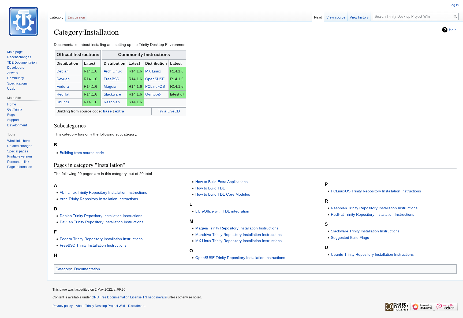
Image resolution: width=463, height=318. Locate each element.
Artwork (12, 73)
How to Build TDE (210, 188)
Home (11, 104)
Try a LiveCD (169, 111)
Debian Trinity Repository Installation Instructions (101, 216)
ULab (11, 88)
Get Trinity (14, 109)
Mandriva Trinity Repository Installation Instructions (238, 234)
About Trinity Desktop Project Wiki (100, 306)
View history (359, 17)
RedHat (63, 94)
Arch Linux (113, 71)
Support (13, 120)
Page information (19, 167)
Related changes (19, 146)
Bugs (11, 115)
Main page (15, 52)
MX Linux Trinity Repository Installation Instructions (238, 241)
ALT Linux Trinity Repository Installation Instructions (103, 192)
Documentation (87, 269)
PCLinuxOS (155, 86)
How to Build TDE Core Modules (222, 194)
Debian (63, 71)
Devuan (63, 79)
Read (318, 17)
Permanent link (18, 162)
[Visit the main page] (23, 21)
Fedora (63, 86)
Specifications (17, 83)
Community (15, 78)
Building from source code (82, 153)
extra (119, 111)
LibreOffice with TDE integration (222, 211)
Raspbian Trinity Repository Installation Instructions (374, 208)
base (107, 111)
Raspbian (112, 102)
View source (335, 17)
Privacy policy (63, 306)
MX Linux (153, 71)
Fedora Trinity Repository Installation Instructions (101, 239)
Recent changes (19, 57)
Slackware (112, 94)
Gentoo (151, 94)
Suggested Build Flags (350, 237)
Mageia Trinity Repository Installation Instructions (236, 228)
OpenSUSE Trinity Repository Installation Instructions (240, 257)
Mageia (110, 86)
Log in (454, 5)
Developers (15, 68)
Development (17, 125)
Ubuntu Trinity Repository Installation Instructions (372, 254)
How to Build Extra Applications (221, 182)
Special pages (17, 151)
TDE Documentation (22, 62)
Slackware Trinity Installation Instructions (365, 231)
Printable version (19, 156)
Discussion (76, 17)
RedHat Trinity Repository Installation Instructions (372, 214)
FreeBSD (111, 79)
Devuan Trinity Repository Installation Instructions (101, 222)
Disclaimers (136, 306)
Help (453, 30)
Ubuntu (63, 102)
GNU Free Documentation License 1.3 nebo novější (129, 297)
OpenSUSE (155, 79)
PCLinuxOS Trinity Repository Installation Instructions (376, 191)
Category (63, 269)
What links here (18, 141)
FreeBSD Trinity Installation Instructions (93, 245)
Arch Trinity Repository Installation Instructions (99, 199)
